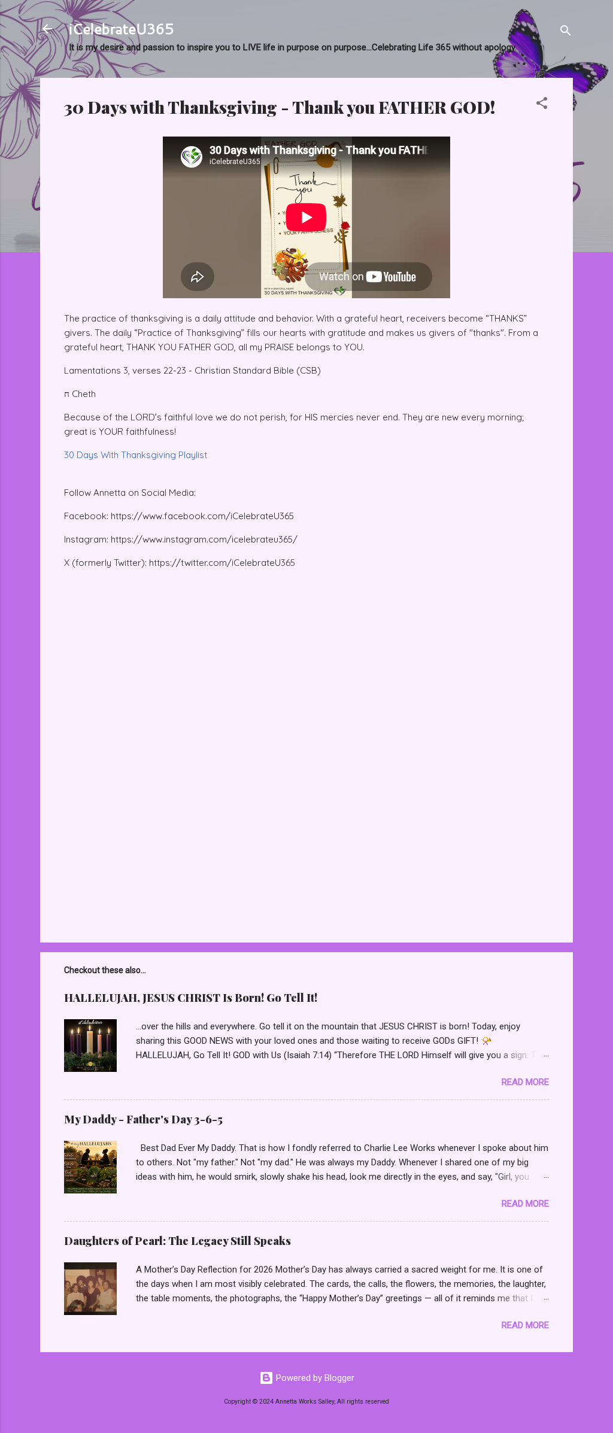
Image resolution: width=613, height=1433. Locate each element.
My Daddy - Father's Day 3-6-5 (143, 1119)
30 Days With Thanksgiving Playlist (137, 455)
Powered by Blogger (314, 1378)
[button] (542, 105)
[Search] (566, 32)
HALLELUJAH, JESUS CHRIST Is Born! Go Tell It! (190, 997)
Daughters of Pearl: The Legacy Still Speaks (177, 1241)
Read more (525, 1082)
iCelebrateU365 (121, 29)
